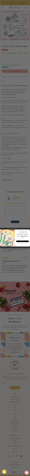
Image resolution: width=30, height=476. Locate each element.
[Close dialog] (29, 230)
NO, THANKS (23, 243)
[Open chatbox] (26, 473)
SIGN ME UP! (23, 241)
